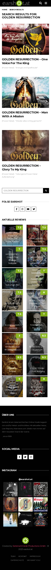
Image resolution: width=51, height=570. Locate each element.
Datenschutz (17, 560)
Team (13, 556)
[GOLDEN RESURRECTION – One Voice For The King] (25, 39)
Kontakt (23, 556)
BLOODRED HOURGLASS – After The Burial (37, 390)
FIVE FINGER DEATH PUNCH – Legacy (12, 390)
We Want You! (33, 560)
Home (4, 10)
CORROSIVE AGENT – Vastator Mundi (37, 260)
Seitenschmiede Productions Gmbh (29, 546)
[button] (10, 489)
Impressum (35, 556)
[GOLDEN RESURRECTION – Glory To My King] (25, 145)
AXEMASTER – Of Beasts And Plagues (12, 347)
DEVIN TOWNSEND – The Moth (37, 325)
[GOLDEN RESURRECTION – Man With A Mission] (25, 92)
